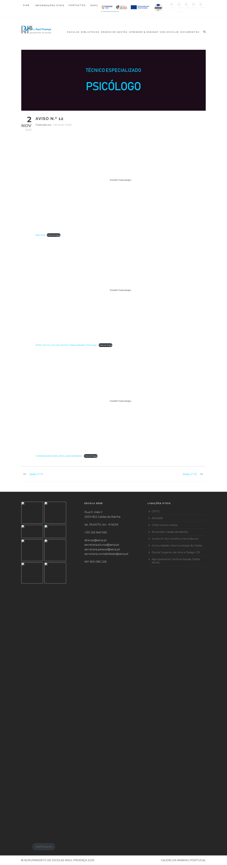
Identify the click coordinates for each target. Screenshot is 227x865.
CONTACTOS (77, 5)
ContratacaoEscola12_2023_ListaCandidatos (59, 456)
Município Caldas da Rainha (170, 532)
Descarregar (53, 235)
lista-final (40, 235)
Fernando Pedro (62, 124)
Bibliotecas (90, 32)
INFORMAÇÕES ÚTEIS (49, 5)
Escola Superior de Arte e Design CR (176, 552)
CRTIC (156, 511)
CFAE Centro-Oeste (165, 525)
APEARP (157, 518)
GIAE (26, 5)
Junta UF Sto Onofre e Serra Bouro (175, 538)
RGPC (94, 5)
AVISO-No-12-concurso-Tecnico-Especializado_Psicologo (66, 345)
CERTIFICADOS (44, 846)
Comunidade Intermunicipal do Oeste (177, 545)
